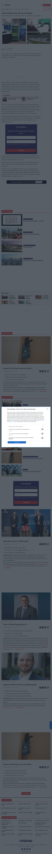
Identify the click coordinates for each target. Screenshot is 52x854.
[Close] (48, 409)
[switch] (41, 429)
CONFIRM (17, 442)
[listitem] (26, 426)
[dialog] (26, 427)
